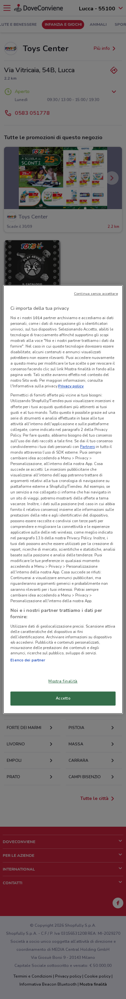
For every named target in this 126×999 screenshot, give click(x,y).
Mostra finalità (63, 681)
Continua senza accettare (96, 293)
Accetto (63, 698)
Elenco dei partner (27, 660)
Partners (87, 446)
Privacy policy (71, 386)
